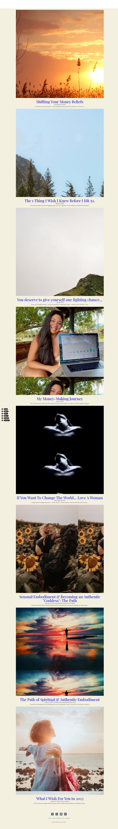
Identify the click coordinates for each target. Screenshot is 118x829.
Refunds (58, 825)
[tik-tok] (65, 821)
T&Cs (63, 825)
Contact (67, 825)
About (54, 825)
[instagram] (56, 821)
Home (49, 825)
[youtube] (61, 821)
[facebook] (52, 821)
